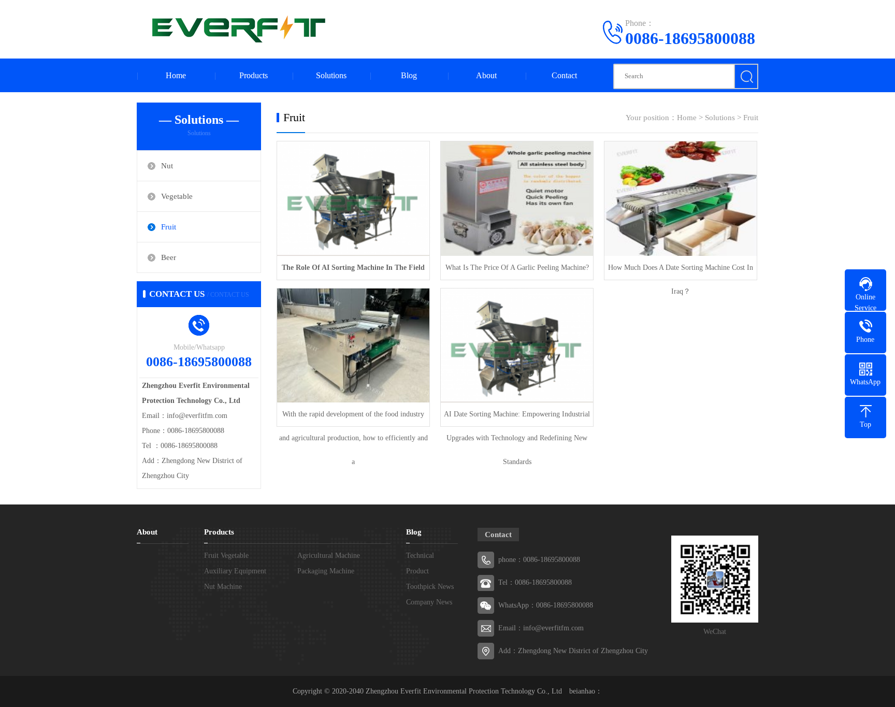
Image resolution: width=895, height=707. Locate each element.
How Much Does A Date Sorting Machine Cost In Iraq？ (680, 272)
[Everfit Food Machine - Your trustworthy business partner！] (235, 28)
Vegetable (177, 196)
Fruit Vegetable (226, 555)
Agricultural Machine (328, 555)
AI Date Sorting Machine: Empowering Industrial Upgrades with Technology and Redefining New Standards (517, 418)
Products (253, 75)
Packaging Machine (325, 571)
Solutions (331, 75)
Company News (429, 602)
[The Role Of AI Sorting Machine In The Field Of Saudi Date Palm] (353, 198)
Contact (564, 75)
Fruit (168, 227)
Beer (168, 257)
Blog (409, 75)
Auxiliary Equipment (235, 571)
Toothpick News (430, 586)
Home (176, 75)
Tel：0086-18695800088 (535, 582)
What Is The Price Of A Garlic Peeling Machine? (517, 267)
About (486, 75)
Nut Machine (223, 586)
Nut (167, 166)
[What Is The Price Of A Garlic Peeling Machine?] (517, 198)
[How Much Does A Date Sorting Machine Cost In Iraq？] (680, 198)
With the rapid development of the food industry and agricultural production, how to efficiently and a (353, 418)
